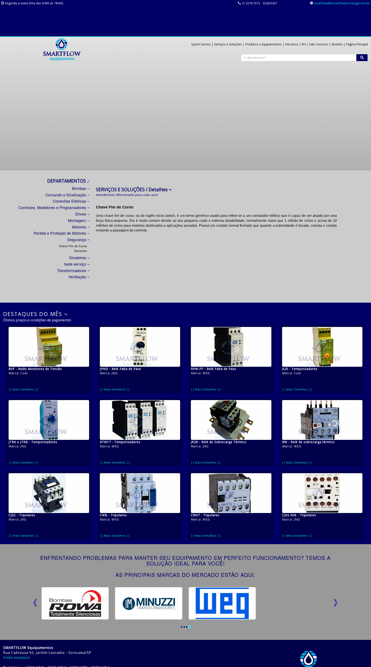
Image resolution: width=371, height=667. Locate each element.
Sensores (80, 251)
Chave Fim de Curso (73, 246)
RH (303, 44)
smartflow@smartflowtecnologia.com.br (342, 3)
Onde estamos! (16, 657)
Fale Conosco (318, 44)
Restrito (336, 44)
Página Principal (357, 44)
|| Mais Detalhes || (24, 389)
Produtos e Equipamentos (263, 44)
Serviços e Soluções (228, 44)
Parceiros (291, 44)
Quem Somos (201, 44)
